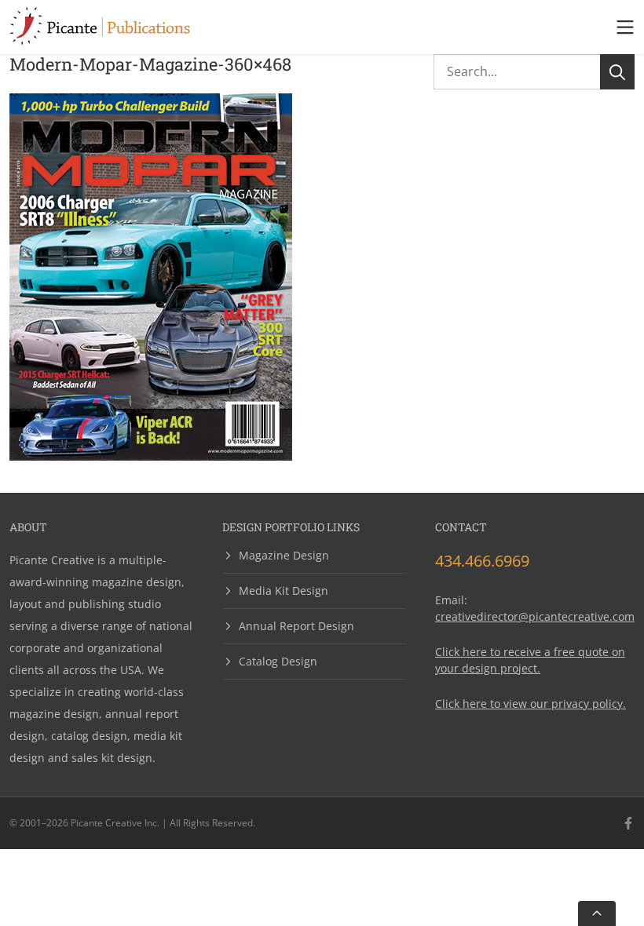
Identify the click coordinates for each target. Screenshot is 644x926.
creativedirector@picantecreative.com (535, 616)
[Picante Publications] (99, 40)
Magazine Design (284, 556)
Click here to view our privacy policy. (530, 703)
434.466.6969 (482, 560)
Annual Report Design (296, 625)
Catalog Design (278, 661)
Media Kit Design (283, 590)
